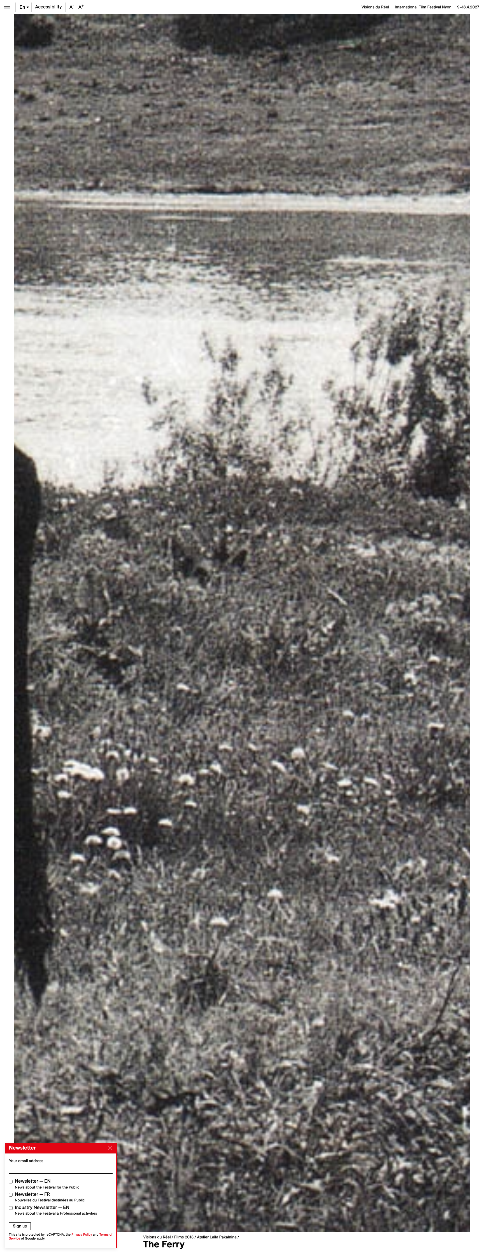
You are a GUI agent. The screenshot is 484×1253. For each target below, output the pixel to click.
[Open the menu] (7, 7)
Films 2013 (184, 1237)
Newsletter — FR (50, 1197)
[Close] (109, 1148)
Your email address (26, 1161)
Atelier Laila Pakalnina (216, 1237)
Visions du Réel (157, 1237)
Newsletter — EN (47, 1184)
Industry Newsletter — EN (56, 1210)
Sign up (20, 1226)
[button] (128, 623)
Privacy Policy (81, 1234)
